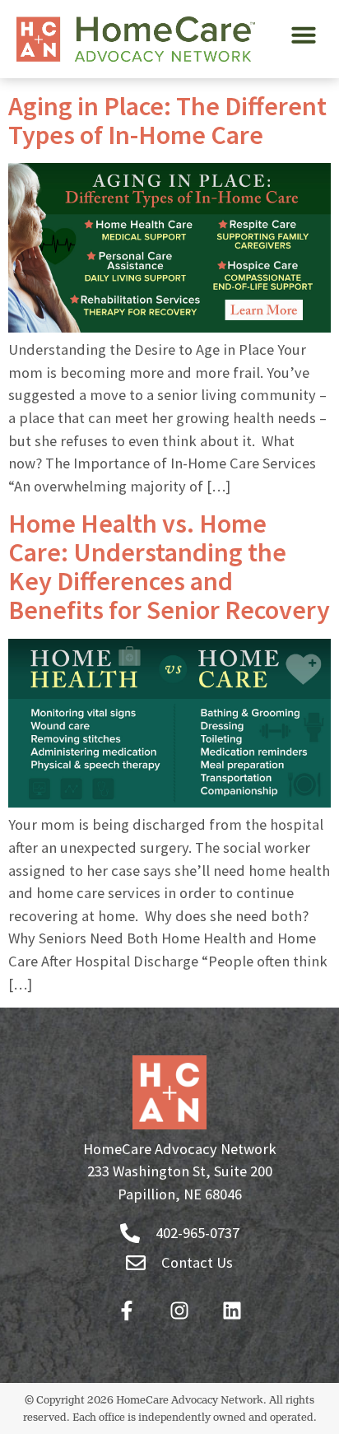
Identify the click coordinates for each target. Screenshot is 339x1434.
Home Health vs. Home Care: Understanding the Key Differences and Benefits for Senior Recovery (169, 567)
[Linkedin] (232, 1310)
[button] (303, 34)
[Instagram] (179, 1310)
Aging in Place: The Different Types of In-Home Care (167, 120)
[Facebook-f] (126, 1310)
